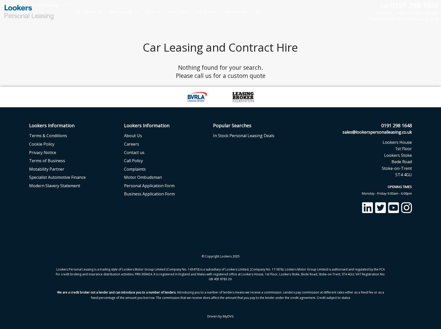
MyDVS (228, 316)
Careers (131, 144)
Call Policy (133, 160)
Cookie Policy (41, 144)
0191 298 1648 (407, 8)
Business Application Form (149, 194)
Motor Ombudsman (143, 177)
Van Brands (236, 12)
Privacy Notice (42, 152)
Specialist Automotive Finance (57, 177)
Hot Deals (178, 12)
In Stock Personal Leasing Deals (243, 135)
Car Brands (206, 12)
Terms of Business (47, 160)
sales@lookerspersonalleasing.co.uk (377, 132)
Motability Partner (46, 169)
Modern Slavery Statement (54, 186)
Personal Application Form (149, 186)
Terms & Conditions (48, 135)
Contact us (134, 152)
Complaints (135, 169)
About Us (133, 135)
